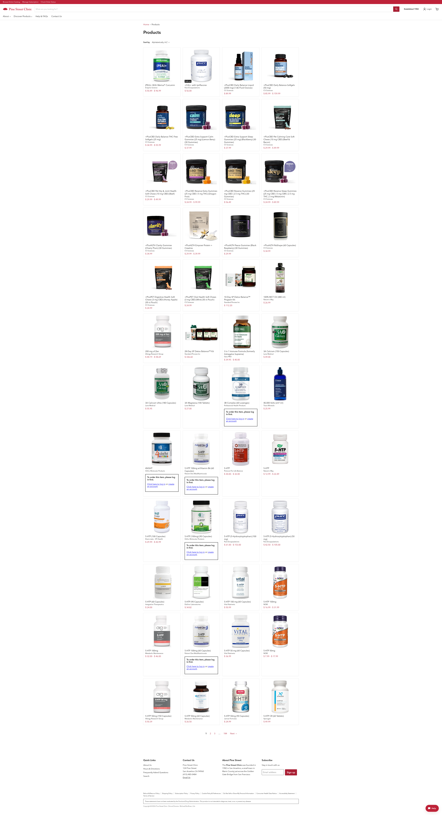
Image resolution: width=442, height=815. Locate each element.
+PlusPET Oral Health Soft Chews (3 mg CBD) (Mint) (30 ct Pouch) (200, 298)
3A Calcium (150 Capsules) (276, 351)
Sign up (291, 772)
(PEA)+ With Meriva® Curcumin (160, 85)
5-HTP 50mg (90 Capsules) (236, 716)
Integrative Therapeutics (154, 604)
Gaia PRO (227, 357)
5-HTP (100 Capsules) (155, 536)
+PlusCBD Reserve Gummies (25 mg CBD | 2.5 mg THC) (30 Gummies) (239, 194)
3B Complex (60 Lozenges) (236, 403)
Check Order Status (48, 2)
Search (146, 776)
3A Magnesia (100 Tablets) (197, 403)
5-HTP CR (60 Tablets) (273, 716)
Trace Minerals (268, 406)
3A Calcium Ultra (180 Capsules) (160, 403)
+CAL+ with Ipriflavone (196, 85)
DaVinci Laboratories (193, 604)
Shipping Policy (167, 793)
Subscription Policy (181, 793)
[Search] (396, 9)
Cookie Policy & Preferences (211, 793)
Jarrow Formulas (230, 719)
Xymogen (267, 719)
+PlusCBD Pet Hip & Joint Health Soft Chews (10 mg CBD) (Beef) (160, 192)
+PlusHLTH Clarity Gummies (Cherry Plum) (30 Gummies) (158, 246)
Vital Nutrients (229, 604)
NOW (265, 604)
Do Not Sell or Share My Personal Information (238, 793)
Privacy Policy (194, 793)
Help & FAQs (42, 16)
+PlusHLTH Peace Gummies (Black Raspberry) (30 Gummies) (240, 246)
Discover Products (22, 16)
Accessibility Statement (287, 793)
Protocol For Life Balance (233, 471)
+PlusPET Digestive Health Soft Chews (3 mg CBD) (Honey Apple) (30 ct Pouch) (161, 300)
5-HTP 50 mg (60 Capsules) (237, 650)
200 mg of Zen (152, 351)
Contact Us (56, 16)
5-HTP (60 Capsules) (154, 601)
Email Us (186, 777)
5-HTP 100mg (269, 601)
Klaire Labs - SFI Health (154, 539)
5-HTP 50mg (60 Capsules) (197, 716)
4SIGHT (148, 468)
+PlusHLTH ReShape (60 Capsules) (279, 245)
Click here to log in (235, 418)
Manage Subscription (30, 2)
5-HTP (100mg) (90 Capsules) (198, 536)
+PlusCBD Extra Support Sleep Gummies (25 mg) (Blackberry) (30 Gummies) (240, 139)
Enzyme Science (151, 88)
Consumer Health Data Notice (266, 793)
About (6, 16)
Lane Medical (268, 354)
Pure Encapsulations (192, 88)
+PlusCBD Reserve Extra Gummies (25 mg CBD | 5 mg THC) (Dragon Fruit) (201, 194)
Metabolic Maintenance (154, 653)
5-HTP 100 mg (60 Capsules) (237, 601)
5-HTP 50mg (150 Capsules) (158, 716)
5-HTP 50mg (269, 650)
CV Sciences (228, 90)
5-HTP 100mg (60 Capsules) (198, 650)
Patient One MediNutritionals (196, 474)
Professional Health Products (235, 406)
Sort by (146, 42)
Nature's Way (268, 300)
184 (225, 733)
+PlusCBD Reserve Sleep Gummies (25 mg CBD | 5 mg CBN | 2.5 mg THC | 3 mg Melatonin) (280, 194)
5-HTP (227, 468)
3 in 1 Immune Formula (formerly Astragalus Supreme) (239, 352)
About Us (147, 765)
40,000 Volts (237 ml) (273, 403)
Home (146, 24)
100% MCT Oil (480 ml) (274, 297)
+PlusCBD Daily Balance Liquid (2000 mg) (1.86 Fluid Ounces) (239, 86)
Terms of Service (148, 796)
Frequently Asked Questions (155, 772)
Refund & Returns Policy (151, 793)
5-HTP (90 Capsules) (194, 601)
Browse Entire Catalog (11, 2)
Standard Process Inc (232, 302)
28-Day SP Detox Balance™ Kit (199, 351)
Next (232, 733)
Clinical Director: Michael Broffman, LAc (181, 806)
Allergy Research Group (154, 354)
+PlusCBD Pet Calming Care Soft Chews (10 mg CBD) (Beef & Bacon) (278, 139)
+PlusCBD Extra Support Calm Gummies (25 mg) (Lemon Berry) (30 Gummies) (200, 139)
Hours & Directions (151, 769)
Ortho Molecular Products (155, 471)
